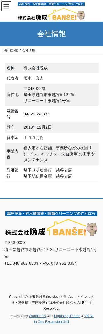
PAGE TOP (95, 319)
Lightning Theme (67, 316)
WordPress (37, 316)
